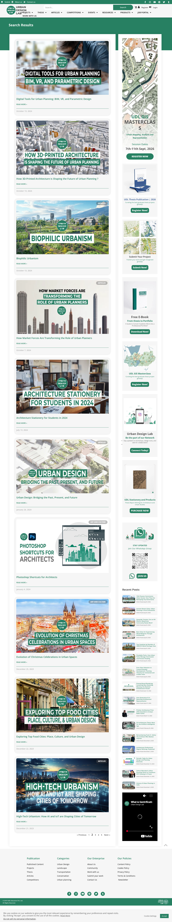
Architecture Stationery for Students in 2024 (41, 417)
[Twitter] (164, 2)
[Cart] (135, 7)
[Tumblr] (169, 2)
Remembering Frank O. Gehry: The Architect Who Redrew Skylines (146, 736)
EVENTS (91, 12)
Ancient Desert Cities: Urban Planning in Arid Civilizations (145, 609)
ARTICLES (55, 12)
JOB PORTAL (143, 12)
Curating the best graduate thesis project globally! (140, 377)
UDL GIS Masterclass (140, 373)
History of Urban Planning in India (145, 784)
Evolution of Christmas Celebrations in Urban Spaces (46, 657)
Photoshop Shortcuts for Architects (36, 577)
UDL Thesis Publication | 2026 (140, 199)
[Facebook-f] (145, 2)
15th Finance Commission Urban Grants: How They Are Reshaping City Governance (145, 597)
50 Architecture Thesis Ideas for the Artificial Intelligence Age (145, 724)
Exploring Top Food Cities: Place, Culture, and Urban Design (50, 736)
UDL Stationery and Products (139, 499)
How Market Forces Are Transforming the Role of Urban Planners (54, 338)
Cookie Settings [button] (150, 916)
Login (154, 7)
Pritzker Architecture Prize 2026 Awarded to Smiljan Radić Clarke (145, 711)
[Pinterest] (159, 2)
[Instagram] (150, 2)
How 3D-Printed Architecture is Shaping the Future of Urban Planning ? (57, 178)
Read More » (21, 104)
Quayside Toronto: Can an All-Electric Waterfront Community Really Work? (146, 621)
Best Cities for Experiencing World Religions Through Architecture (145, 633)
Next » (107, 835)
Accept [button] (164, 916)
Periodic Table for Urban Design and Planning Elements (144, 760)
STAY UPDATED (140, 545)
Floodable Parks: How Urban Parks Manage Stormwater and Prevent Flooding (145, 656)
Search (123, 7)
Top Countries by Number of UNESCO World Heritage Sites (146, 645)
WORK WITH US (30, 16)
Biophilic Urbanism (27, 258)
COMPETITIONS (74, 12)
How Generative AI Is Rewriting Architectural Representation (143, 699)
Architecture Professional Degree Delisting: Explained (145, 748)
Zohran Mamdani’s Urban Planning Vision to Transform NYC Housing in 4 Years (145, 772)
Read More (65, 915)
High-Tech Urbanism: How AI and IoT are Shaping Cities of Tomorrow (56, 816)
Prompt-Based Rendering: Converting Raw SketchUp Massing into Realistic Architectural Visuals (144, 686)
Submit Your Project (140, 256)
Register (144, 7)
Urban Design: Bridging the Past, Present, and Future (46, 497)
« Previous (81, 835)
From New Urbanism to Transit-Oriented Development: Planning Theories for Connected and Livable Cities (145, 671)
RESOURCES (107, 12)
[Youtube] (155, 2)
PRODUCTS (125, 12)
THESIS (41, 12)
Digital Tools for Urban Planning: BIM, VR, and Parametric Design (53, 99)
